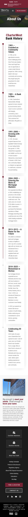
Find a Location (14, 485)
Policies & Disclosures (14, 464)
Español (16, 1)
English (11, 1)
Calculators (14, 476)
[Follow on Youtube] (16, 496)
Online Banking (21, 10)
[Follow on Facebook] (8, 496)
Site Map (14, 479)
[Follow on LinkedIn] (12, 496)
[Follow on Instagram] (20, 496)
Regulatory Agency (14, 467)
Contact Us (14, 490)
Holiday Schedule (14, 462)
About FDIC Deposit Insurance (14, 470)
